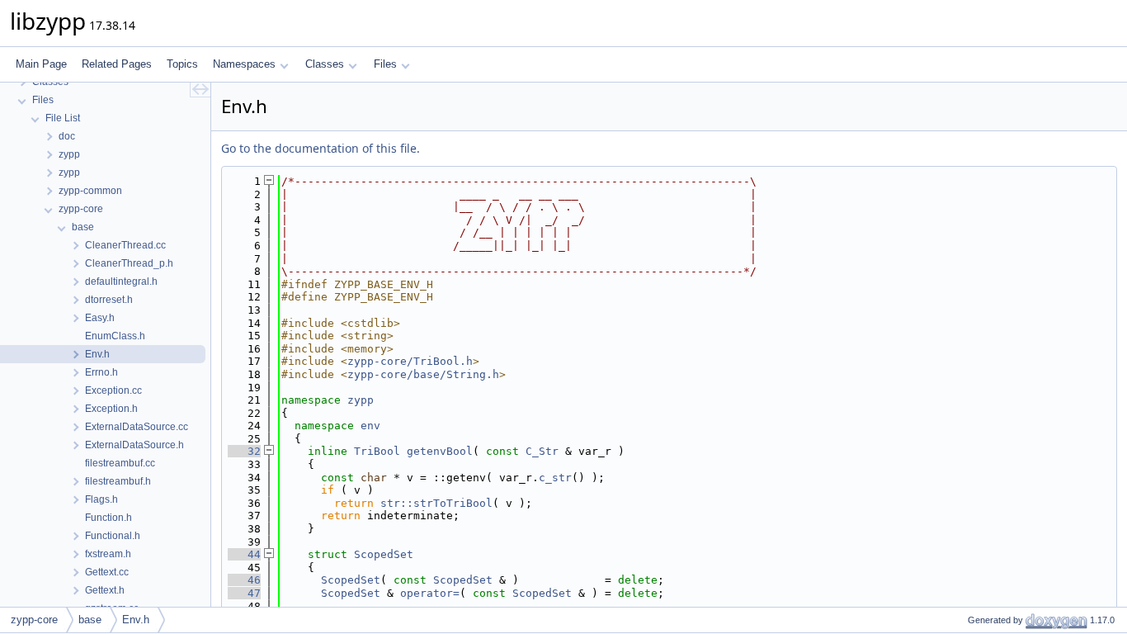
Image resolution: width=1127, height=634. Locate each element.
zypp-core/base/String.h (423, 374)
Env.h (135, 619)
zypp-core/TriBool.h (410, 361)
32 (244, 451)
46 (244, 580)
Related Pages (117, 64)
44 (244, 554)
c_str (555, 477)
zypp (360, 400)
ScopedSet (383, 554)
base (89, 619)
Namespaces (244, 64)
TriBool (377, 451)
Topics (182, 64)
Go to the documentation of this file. (320, 148)
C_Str (542, 451)
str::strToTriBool (436, 503)
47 (244, 593)
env (370, 425)
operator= (430, 593)
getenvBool (440, 451)
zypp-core (34, 619)
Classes (324, 64)
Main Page (41, 64)
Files (385, 64)
